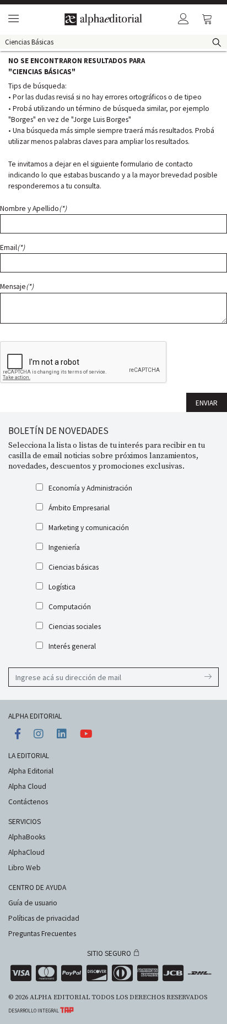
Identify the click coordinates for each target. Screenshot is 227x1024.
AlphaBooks (26, 837)
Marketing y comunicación (88, 527)
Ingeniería (64, 547)
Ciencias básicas (73, 567)
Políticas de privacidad (43, 918)
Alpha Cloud (27, 786)
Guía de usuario (32, 903)
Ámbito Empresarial (79, 508)
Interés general (72, 646)
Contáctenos (28, 801)
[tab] (12, 19)
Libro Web (24, 867)
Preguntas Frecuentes (42, 933)
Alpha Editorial (30, 771)
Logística (61, 587)
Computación (69, 606)
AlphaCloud (26, 852)
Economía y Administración (90, 488)
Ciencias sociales (74, 626)
